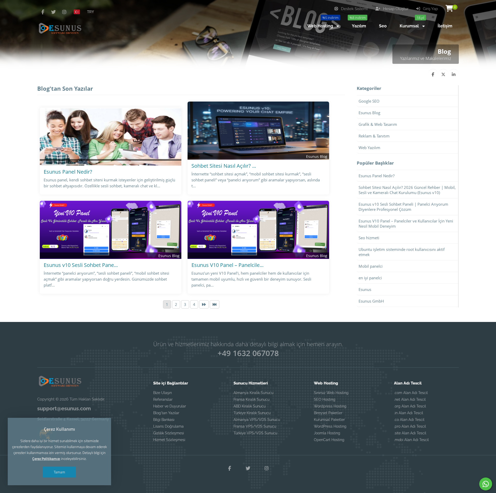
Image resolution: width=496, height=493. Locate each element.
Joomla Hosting (327, 433)
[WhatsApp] (485, 483)
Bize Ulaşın (162, 393)
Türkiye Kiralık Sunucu (252, 413)
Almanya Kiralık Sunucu (253, 393)
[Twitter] (53, 11)
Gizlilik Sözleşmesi (168, 433)
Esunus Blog (316, 156)
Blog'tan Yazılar (166, 413)
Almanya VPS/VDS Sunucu (257, 420)
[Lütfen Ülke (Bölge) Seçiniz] (79, 11)
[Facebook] (42, 11)
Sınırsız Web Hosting (331, 393)
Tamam (59, 472)
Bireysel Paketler (328, 413)
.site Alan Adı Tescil (410, 433)
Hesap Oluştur (395, 8)
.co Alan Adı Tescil (409, 420)
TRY (90, 12)
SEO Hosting (324, 399)
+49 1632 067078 (248, 353)
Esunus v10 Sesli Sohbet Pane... (81, 264)
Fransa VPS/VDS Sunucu (255, 426)
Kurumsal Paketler (329, 420)
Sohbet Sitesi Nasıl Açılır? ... (223, 165)
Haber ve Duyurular (169, 406)
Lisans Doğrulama (168, 426)
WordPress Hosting (330, 426)
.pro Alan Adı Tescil (410, 426)
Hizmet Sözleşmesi (169, 440)
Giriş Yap (430, 8)
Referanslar (163, 399)
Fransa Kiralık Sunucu (251, 399)
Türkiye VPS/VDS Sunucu (255, 433)
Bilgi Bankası (163, 420)
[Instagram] (64, 11)
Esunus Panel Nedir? (68, 171)
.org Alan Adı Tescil (410, 406)
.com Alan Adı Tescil (411, 393)
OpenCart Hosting (329, 440)
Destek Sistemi (354, 8)
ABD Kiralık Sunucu (250, 406)
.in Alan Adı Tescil (408, 413)
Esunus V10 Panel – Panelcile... (227, 264)
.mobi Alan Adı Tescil (411, 440)
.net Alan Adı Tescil (410, 399)
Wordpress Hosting (330, 406)
